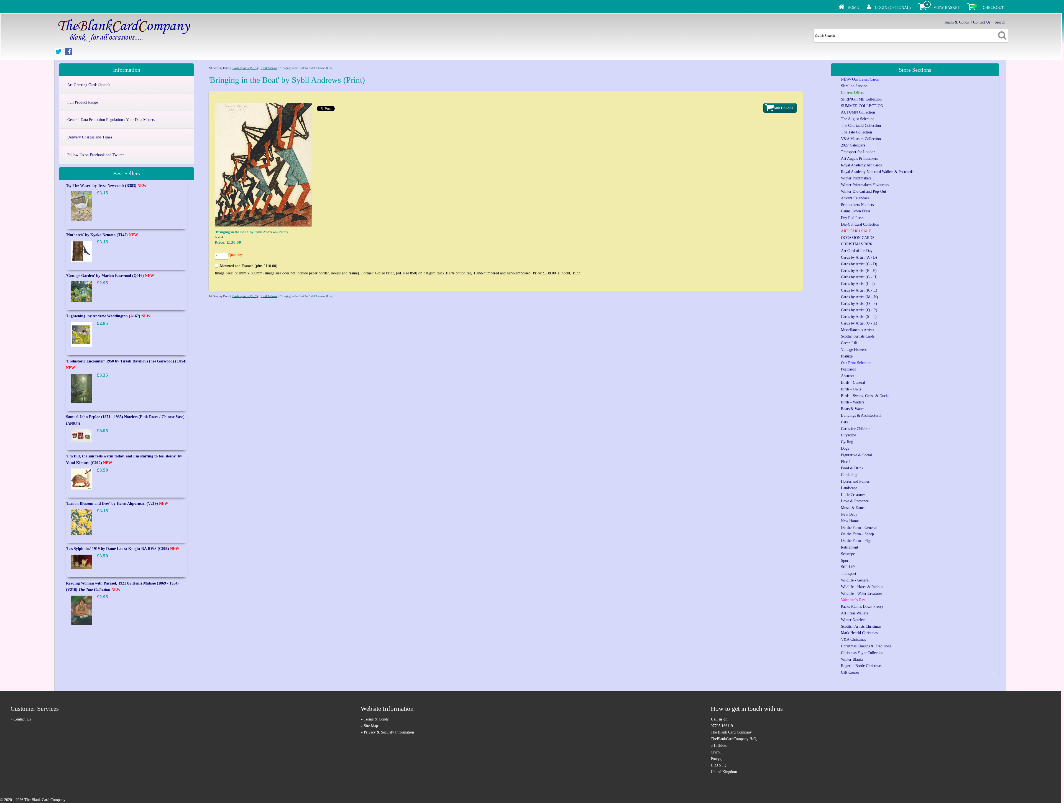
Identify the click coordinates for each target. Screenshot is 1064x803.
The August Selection (857, 119)
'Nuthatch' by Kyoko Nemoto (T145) (102, 235)
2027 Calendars (853, 145)
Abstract (847, 376)
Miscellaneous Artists (857, 330)
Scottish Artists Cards (857, 336)
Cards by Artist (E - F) (859, 271)
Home (853, 8)
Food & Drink (852, 468)
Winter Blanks (852, 659)
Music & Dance (853, 508)
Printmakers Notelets (857, 205)
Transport (848, 574)
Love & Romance (855, 501)
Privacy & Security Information (389, 732)
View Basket (946, 8)
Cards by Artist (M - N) (859, 297)
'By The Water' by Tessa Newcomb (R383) (106, 186)
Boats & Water (852, 409)
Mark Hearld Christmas (859, 633)
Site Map (371, 726)
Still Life (848, 567)
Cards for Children (855, 429)
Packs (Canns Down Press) (862, 606)
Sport (845, 561)
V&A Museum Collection (861, 139)
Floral (845, 462)
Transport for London (858, 152)
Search (1000, 22)
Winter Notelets (853, 620)
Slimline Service (854, 86)
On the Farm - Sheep (857, 534)
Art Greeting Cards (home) (88, 85)
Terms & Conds (956, 22)
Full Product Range (82, 102)
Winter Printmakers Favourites (865, 185)
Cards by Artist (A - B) (859, 257)
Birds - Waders (852, 402)
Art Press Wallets (854, 613)
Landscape (849, 488)
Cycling (847, 442)
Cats (844, 422)
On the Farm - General (859, 528)
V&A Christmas (853, 639)
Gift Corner (850, 672)
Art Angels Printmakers (859, 158)
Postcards (848, 369)
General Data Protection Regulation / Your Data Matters (111, 120)
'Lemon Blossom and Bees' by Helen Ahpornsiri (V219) (117, 503)
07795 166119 (722, 726)
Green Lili (849, 343)
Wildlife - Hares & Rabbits (862, 587)
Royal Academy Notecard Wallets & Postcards (877, 172)
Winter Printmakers (856, 178)
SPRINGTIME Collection (861, 99)
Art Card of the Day (857, 251)
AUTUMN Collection (858, 112)
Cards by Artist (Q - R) (859, 310)
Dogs (845, 448)
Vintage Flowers (853, 350)
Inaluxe (847, 356)
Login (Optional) (893, 8)
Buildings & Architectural (861, 415)
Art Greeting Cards (218, 68)
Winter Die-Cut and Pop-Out (863, 191)
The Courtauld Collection (861, 125)
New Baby (849, 514)
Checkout (993, 8)
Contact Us (981, 22)
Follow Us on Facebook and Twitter (95, 155)
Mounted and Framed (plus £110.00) (248, 266)
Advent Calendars (855, 198)
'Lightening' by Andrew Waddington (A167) (108, 316)
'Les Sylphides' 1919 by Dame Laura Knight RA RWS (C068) (122, 549)
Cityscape (848, 435)
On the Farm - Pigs (856, 541)
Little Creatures (853, 495)
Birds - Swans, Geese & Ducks (865, 396)
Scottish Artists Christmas (861, 626)
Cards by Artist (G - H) (859, 277)
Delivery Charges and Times (89, 137)
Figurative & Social (856, 455)
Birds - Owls (851, 389)
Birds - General (853, 382)
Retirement (849, 547)
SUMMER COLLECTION (862, 106)
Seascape (848, 554)
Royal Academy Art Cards (861, 165)
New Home (850, 521)
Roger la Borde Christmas (861, 666)
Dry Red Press (852, 218)
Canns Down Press (855, 211)
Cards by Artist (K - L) (859, 290)
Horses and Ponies (855, 481)
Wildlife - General (855, 580)
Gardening (849, 475)
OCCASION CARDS (857, 238)
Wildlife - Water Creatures (861, 593)
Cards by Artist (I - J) (858, 284)
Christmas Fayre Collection (862, 653)
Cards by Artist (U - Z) (859, 323)
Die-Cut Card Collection (860, 224)
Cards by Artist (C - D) (859, 264)
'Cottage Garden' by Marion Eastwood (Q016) (110, 276)
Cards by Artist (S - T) (245, 68)
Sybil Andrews (269, 68)
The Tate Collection (856, 132)
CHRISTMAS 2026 (856, 244)
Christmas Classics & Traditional (866, 646)
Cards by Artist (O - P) (859, 304)
